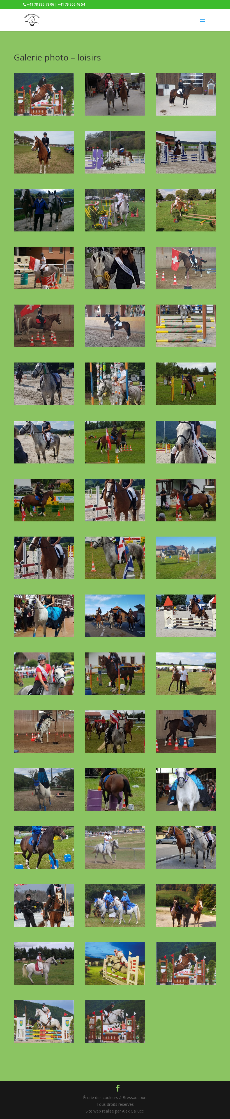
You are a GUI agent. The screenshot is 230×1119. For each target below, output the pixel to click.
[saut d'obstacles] (115, 983)
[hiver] (44, 925)
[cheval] (44, 983)
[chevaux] (115, 925)
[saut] (186, 577)
